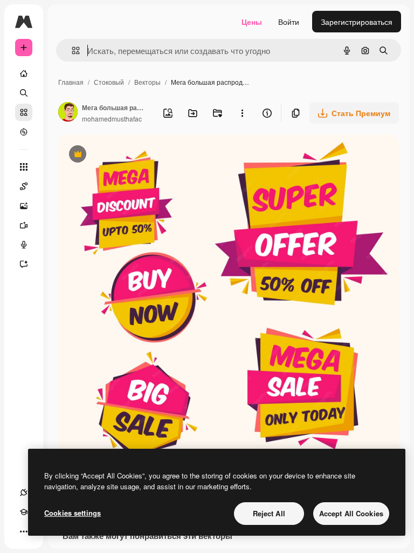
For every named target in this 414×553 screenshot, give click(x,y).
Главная (71, 81)
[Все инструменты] (23, 167)
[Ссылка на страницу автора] (68, 113)
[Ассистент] (23, 264)
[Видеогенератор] (23, 225)
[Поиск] (23, 93)
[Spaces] (23, 186)
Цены (252, 21)
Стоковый (109, 81)
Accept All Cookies (351, 513)
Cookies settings (72, 513)
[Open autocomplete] (71, 50)
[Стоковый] (23, 112)
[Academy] (23, 512)
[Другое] (23, 531)
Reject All (269, 513)
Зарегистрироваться (356, 21)
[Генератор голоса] (23, 244)
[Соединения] (23, 492)
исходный (130, 155)
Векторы (147, 81)
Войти (288, 21)
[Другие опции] (242, 113)
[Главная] (23, 73)
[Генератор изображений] (23, 205)
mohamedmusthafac (112, 118)
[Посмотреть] (23, 131)
